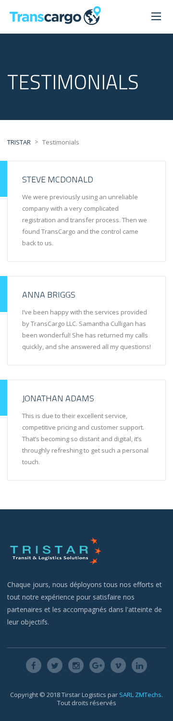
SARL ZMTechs (140, 694)
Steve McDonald (57, 179)
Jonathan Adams (58, 398)
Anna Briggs (48, 294)
